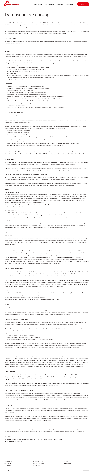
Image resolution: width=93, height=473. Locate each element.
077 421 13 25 (40, 463)
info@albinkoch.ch (38, 465)
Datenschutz (67, 463)
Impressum (67, 461)
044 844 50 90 (39, 461)
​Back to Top (86, 470)
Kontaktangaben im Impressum (13, 43)
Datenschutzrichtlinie (38, 202)
